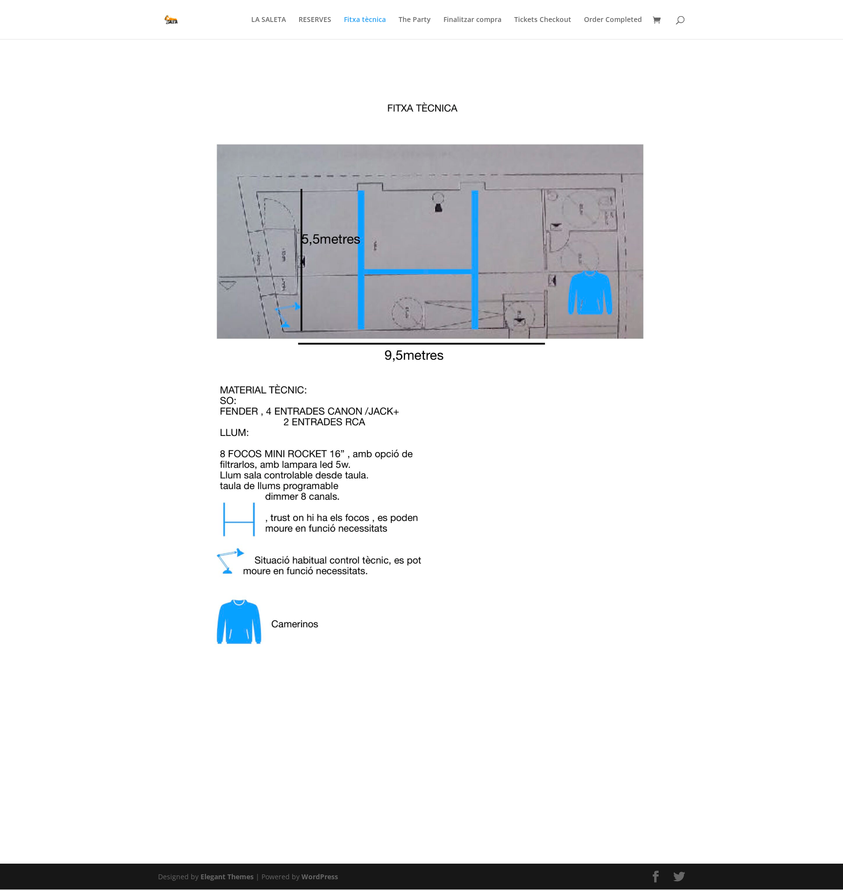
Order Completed (613, 20)
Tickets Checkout (542, 20)
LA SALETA (268, 20)
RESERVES (315, 20)
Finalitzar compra (472, 20)
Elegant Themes (227, 876)
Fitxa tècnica (365, 20)
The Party (415, 20)
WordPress (319, 876)
